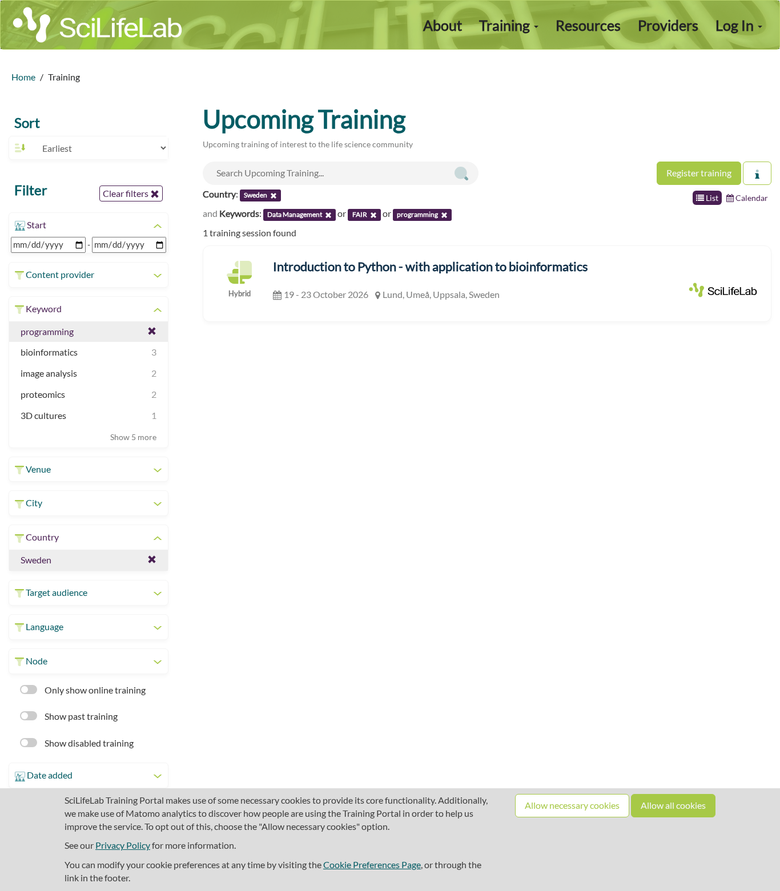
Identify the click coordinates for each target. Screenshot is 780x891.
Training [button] (506, 25)
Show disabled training (88, 742)
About (442, 25)
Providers (668, 25)
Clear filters (126, 193)
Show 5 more (133, 437)
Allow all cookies (673, 805)
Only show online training (94, 689)
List (711, 198)
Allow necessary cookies (572, 805)
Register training (698, 172)
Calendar (751, 198)
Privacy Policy (122, 845)
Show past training (80, 716)
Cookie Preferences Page (372, 864)
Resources (588, 25)
